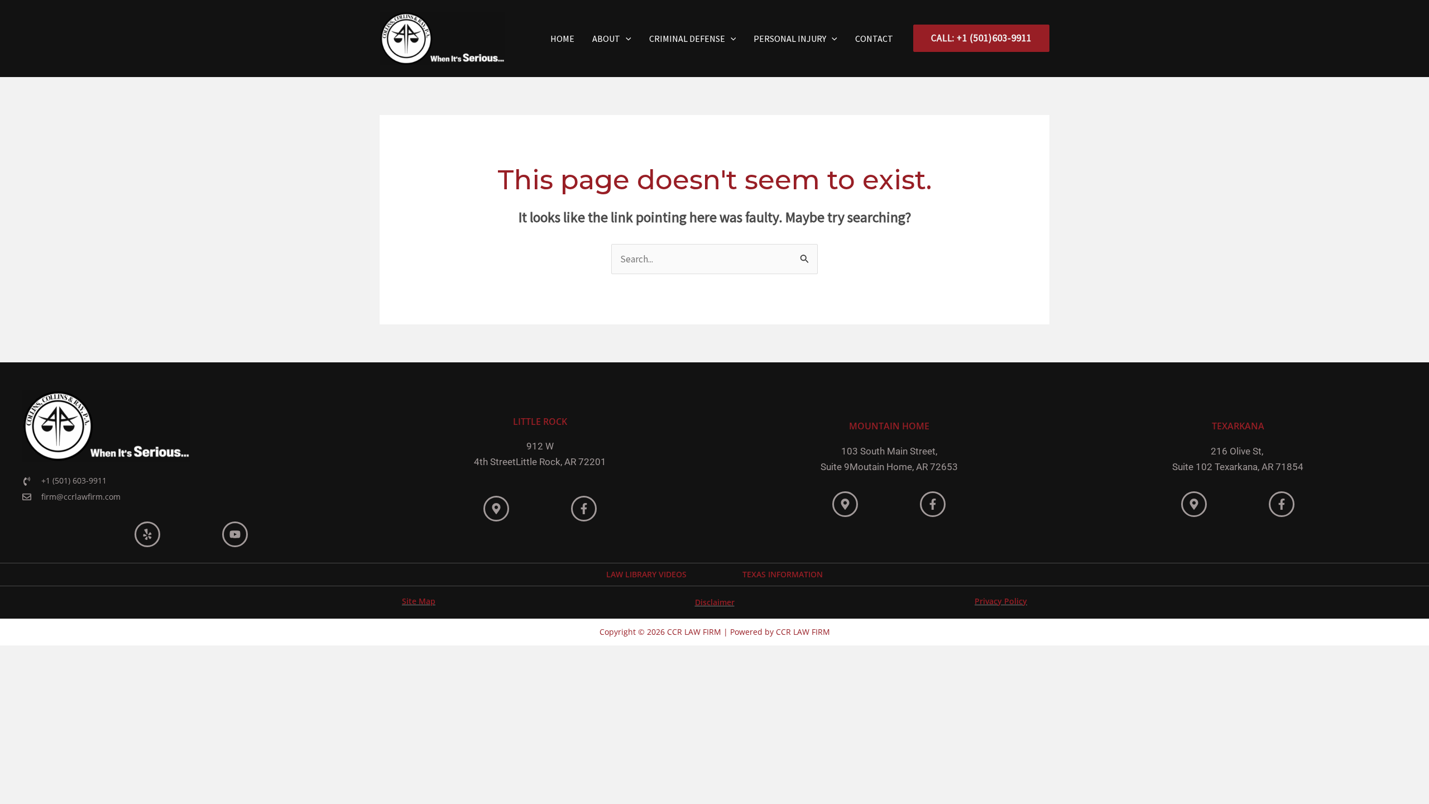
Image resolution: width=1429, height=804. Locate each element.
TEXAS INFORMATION (782, 574)
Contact (874, 38)
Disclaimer (715, 602)
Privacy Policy (1001, 601)
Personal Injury (790, 38)
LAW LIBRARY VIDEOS (646, 574)
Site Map (418, 601)
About (606, 38)
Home (562, 38)
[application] (625, 38)
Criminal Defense (687, 38)
